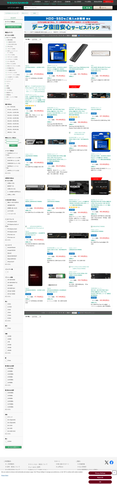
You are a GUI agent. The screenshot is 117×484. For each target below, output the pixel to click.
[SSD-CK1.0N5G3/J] (101, 95)
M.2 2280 (9, 428)
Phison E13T (10, 261)
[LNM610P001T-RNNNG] (101, 226)
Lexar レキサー (29, 154)
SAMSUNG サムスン (13, 163)
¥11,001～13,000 (13, 112)
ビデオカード (12, 59)
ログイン (108, 1)
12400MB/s (10, 406)
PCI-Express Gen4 (12, 229)
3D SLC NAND (11, 293)
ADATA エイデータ (13, 170)
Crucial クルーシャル (13, 157)
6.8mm (9, 318)
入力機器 (11, 70)
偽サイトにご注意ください (39, 470)
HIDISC (71, 65)
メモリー (11, 48)
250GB (9, 347)
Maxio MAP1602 (11, 258)
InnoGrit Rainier (11, 247)
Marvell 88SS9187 (12, 256)
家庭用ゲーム (9, 92)
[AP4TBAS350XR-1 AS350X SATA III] (35, 53)
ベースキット (12, 72)
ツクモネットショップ (11, 13)
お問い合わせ (57, 1)
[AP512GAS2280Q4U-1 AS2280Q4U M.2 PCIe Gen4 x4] (57, 276)
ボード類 (11, 61)
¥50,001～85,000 (13, 129)
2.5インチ (10, 417)
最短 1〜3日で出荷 (13, 202)
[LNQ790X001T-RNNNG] (35, 142)
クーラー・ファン (13, 74)
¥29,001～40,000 (13, 123)
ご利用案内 (37, 1)
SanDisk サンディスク (97, 199)
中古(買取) (88, 1)
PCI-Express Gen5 (12, 231)
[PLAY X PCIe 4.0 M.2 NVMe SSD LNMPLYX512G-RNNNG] (79, 267)
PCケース (11, 63)
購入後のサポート (63, 464)
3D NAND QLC (11, 288)
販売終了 (10, 186)
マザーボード (12, 57)
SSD (34, 13)
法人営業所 (77, 1)
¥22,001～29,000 (13, 121)
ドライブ (11, 54)
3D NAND (10, 285)
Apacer (27, 65)
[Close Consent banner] (114, 473)
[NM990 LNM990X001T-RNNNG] (35, 187)
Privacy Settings (100, 473)
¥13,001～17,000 (13, 115)
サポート (47, 1)
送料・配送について (13, 467)
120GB (9, 336)
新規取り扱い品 (12, 208)
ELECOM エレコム (13, 160)
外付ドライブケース (13, 65)
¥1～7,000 (11, 106)
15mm (9, 312)
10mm (9, 304)
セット (8, 99)
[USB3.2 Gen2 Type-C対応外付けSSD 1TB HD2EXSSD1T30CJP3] (79, 53)
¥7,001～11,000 (12, 109)
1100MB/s (10, 382)
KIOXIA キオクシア (96, 107)
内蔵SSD (12, 42)
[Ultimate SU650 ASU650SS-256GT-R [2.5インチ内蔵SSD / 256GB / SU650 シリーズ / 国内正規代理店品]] (57, 53)
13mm (9, 309)
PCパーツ (25, 13)
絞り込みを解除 (9, 35)
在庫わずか (11, 188)
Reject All (100, 477)
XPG (92, 65)
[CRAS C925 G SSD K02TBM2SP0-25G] (57, 236)
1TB (8, 341)
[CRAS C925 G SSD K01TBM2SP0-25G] (79, 133)
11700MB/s (10, 404)
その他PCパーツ (12, 77)
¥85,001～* (11, 132)
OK (100, 482)
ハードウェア (9, 79)
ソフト (8, 83)
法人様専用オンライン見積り (88, 469)
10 (63, 35)
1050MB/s (10, 376)
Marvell (9, 253)
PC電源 (10, 68)
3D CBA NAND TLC (12, 282)
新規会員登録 (98, 1)
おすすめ (10, 210)
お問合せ (60, 467)
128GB (9, 339)
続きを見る (8, 173)
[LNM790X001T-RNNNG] (57, 187)
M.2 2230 (9, 425)
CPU (10, 46)
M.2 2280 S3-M (11, 431)
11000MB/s (10, 379)
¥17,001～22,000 (13, 118)
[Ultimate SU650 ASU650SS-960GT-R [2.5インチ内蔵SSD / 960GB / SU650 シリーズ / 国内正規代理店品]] (101, 142)
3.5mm (9, 315)
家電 (7, 85)
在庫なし (11, 194)
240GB (9, 344)
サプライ (8, 81)
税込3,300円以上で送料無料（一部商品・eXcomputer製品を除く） (52, 4)
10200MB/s (10, 374)
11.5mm (9, 306)
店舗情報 (67, 1)
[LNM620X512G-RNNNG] (79, 236)
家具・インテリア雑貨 (11, 97)
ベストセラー (11, 213)
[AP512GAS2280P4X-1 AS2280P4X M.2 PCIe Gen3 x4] (35, 227)
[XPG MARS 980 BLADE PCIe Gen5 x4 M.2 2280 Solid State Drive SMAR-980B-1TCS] (101, 53)
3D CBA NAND (11, 279)
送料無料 (11, 205)
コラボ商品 (9, 90)
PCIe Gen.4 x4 (11, 237)
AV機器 (8, 88)
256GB (9, 350)
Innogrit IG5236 (11, 250)
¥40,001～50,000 (13, 126)
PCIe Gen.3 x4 (11, 234)
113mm (9, 441)
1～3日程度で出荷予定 (13, 191)
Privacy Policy (4, 475)
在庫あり (10, 183)
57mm (9, 328)
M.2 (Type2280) (11, 422)
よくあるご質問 (35, 467)
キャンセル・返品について (39, 464)
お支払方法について (13, 469)
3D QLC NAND (11, 291)
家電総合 (8, 94)
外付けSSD (12, 44)
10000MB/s (10, 368)
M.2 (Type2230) (11, 419)
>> (70, 35)
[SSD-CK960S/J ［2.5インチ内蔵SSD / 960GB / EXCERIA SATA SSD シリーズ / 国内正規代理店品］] (79, 187)
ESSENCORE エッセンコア (76, 137)
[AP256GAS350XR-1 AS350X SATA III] (35, 276)
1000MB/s (10, 371)
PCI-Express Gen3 (12, 221)
